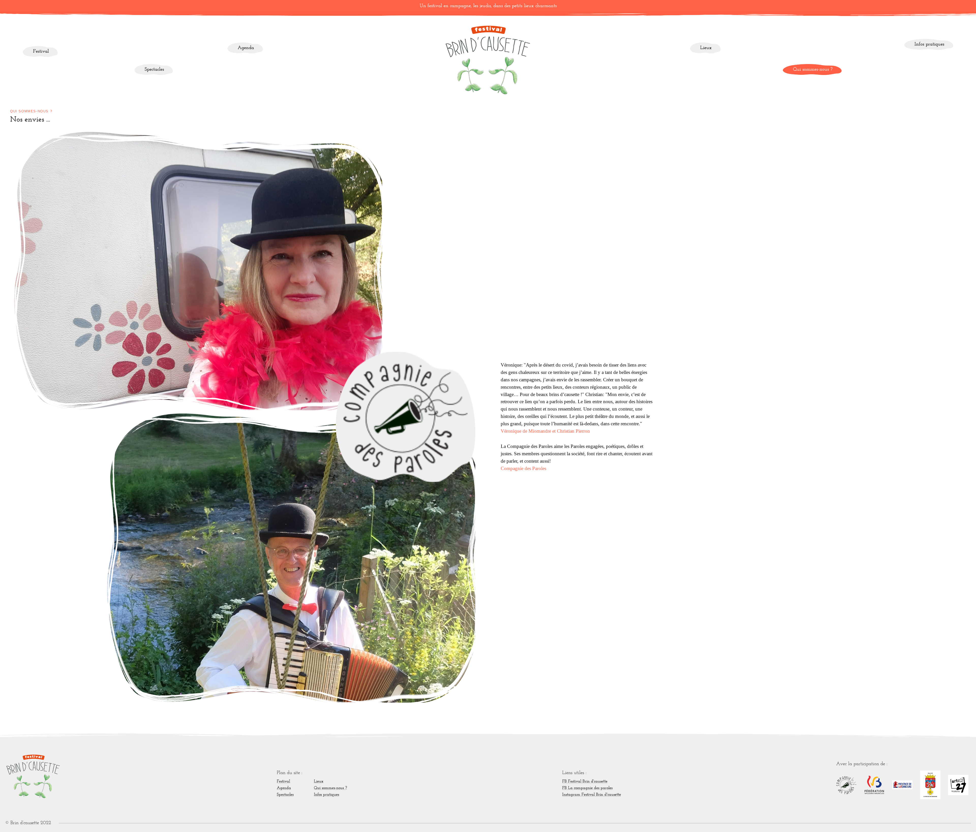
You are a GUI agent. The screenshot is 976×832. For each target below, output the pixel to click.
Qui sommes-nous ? (813, 69)
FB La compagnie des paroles (587, 788)
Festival (41, 51)
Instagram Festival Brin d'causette (591, 795)
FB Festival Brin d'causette (584, 781)
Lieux (706, 48)
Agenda (246, 48)
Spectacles (154, 69)
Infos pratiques (929, 44)
